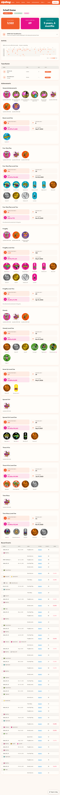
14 (48, 622)
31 (48, 605)
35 (48, 697)
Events (18, 2)
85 (48, 615)
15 (48, 704)
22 (48, 684)
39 (48, 573)
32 (48, 730)
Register (55, 2)
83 (48, 740)
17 (48, 661)
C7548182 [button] (47, 77)
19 (48, 655)
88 (48, 648)
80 (48, 599)
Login (48, 2)
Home (12, 2)
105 (48, 638)
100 (48, 724)
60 (48, 560)
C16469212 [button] (47, 71)
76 (48, 549)
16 (48, 586)
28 (48, 766)
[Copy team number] (9, 13)
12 (48, 681)
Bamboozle (9, 71)
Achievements (35, 2)
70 (48, 711)
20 (48, 556)
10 (48, 563)
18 (48, 567)
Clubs (42, 2)
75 (48, 628)
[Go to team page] (11, 13)
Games (23, 2)
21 (48, 645)
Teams (28, 2)
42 (48, 580)
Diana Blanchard (10, 76)
